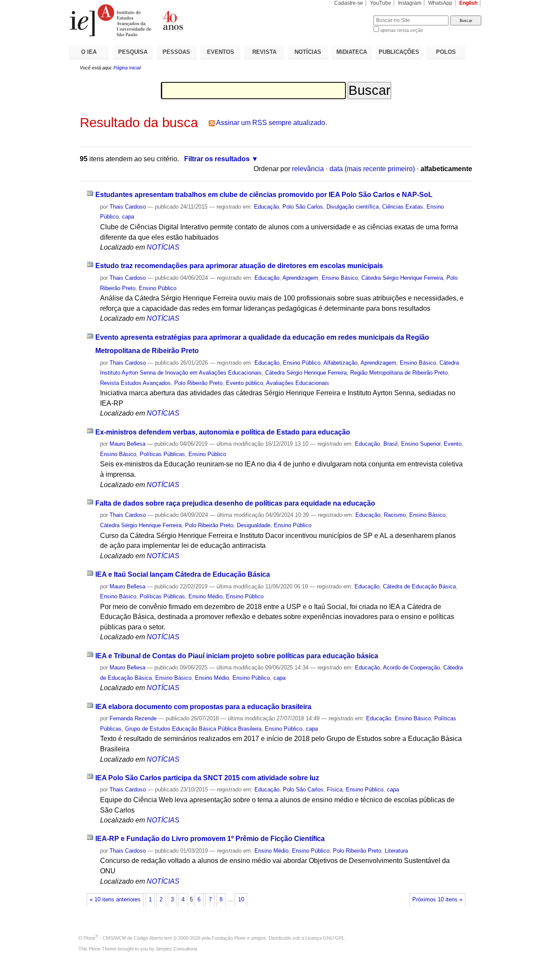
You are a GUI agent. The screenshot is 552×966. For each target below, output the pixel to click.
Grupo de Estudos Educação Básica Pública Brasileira (193, 728)
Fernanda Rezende (133, 718)
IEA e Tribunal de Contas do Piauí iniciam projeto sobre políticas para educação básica (236, 656)
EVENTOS (220, 52)
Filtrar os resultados (217, 159)
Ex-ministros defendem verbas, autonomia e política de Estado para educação (222, 432)
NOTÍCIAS (308, 52)
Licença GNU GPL (325, 938)
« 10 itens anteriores (115, 900)
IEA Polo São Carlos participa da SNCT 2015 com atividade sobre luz (207, 778)
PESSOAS (176, 52)
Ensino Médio (205, 596)
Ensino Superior (420, 444)
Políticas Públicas (162, 454)
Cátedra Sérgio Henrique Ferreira (402, 278)
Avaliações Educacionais (297, 383)
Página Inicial (127, 67)
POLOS (446, 52)
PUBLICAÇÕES (399, 52)
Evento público (244, 383)
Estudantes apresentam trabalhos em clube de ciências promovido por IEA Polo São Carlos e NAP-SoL (264, 194)
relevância (308, 168)
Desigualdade (253, 525)
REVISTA (264, 52)
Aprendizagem (300, 278)
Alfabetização (340, 363)
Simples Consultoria (176, 948)
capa (128, 216)
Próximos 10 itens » (437, 900)
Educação (266, 206)
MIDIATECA (351, 52)
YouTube (380, 3)
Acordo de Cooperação (411, 667)
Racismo (395, 515)
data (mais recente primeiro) (372, 168)
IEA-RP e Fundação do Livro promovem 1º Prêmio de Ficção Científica (210, 838)
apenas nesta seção (401, 30)
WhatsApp (440, 3)
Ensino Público (157, 288)
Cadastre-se (348, 3)
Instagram (409, 3)
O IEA (89, 52)
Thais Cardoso (128, 206)
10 (241, 900)
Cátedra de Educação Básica (419, 586)
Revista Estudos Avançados (135, 383)
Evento (452, 444)
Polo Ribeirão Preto (198, 383)
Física (334, 789)
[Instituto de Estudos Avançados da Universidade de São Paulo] (172, 20)
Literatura (396, 850)
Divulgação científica (352, 206)
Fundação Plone (229, 938)
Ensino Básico (340, 278)
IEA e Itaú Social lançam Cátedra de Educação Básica (182, 574)
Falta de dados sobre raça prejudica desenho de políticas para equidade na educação (235, 503)
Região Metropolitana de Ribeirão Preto (399, 372)
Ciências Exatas (402, 206)
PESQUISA (132, 52)
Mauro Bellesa (127, 444)
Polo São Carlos (302, 206)
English (468, 3)
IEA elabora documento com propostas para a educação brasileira (203, 706)
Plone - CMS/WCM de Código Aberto (123, 938)
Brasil (390, 444)
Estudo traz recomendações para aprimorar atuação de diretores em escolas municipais (239, 265)
